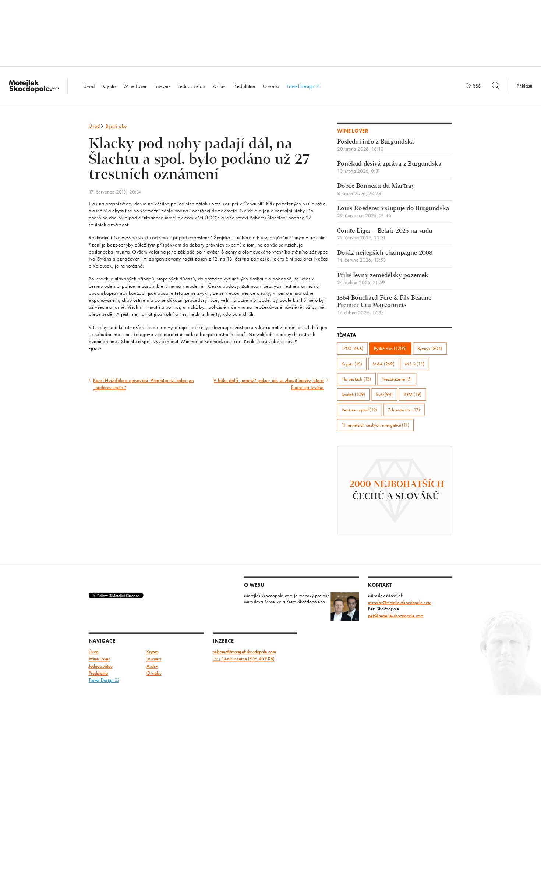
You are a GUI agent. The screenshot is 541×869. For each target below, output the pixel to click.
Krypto (109, 85)
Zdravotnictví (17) (404, 410)
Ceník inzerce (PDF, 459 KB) (248, 659)
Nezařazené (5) (397, 379)
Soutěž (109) (353, 394)
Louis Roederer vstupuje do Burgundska (393, 212)
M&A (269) (383, 364)
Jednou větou (191, 85)
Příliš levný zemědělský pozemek (382, 279)
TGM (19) (412, 394)
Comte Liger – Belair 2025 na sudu (384, 234)
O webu (271, 85)
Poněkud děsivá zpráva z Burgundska (389, 167)
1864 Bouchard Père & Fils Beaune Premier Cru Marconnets (384, 305)
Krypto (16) (352, 364)
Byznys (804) (429, 348)
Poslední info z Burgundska (375, 145)
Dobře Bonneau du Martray (376, 190)
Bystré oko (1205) (390, 348)
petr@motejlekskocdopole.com (395, 615)
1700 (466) (352, 348)
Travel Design (301, 85)
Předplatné (244, 85)
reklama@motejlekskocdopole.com (244, 652)
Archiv (219, 85)
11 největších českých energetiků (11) (375, 425)
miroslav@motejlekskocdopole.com (399, 602)
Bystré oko (116, 126)
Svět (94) (384, 394)
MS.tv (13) (414, 364)
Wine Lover (134, 85)
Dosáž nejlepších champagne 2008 (384, 256)
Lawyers (162, 85)
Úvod (88, 85)
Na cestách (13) (356, 379)
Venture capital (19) (360, 410)
